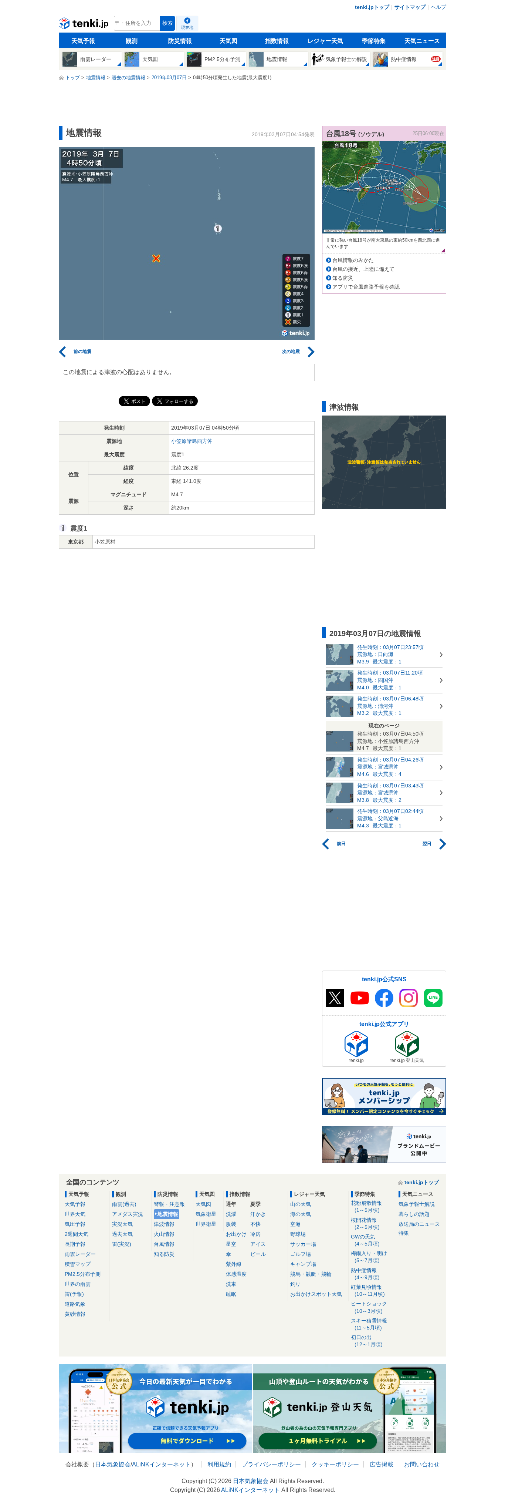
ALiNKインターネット (161, 1464)
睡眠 (231, 1294)
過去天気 (122, 1234)
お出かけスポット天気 (316, 1294)
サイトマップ (410, 7)
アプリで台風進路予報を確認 (366, 286)
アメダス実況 (127, 1214)
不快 (255, 1224)
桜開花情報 (365, 1223)
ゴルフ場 (300, 1254)
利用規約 (219, 1464)
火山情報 (164, 1234)
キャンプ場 (303, 1264)
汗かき (258, 1214)
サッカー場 (303, 1244)
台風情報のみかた (353, 260)
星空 (231, 1244)
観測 (132, 41)
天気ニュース (422, 41)
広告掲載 (381, 1464)
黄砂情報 (75, 1314)
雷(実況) (121, 1244)
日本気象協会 (113, 1464)
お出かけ (236, 1234)
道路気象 (75, 1304)
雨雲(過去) (124, 1204)
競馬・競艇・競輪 (311, 1274)
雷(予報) (74, 1294)
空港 (295, 1224)
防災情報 (180, 41)
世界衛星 (206, 1224)
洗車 (231, 1284)
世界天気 (75, 1214)
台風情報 (164, 1244)
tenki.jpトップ (372, 7)
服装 (231, 1224)
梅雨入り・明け (369, 1256)
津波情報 (164, 1224)
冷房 (255, 1234)
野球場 (298, 1234)
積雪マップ (78, 1264)
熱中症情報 (365, 1273)
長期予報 (75, 1244)
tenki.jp (84, 25)
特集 (404, 1233)
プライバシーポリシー (271, 1464)
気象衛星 (206, 1214)
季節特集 (374, 41)
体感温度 (236, 1274)
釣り (295, 1284)
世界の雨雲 (78, 1284)
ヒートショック (369, 1307)
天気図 (228, 41)
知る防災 (342, 277)
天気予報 (83, 41)
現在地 (187, 27)
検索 (167, 23)
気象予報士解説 (417, 1204)
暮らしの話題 (414, 1214)
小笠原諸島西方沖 (192, 441)
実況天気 (122, 1224)
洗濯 (231, 1214)
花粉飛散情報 (366, 1206)
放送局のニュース (419, 1224)
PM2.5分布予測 (83, 1274)
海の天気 (300, 1214)
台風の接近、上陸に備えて (363, 269)
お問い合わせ (422, 1464)
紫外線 (233, 1264)
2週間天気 (76, 1234)
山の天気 (300, 1204)
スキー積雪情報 (369, 1324)
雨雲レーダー (80, 1254)
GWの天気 (365, 1240)
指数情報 (277, 41)
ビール (258, 1254)
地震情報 (167, 1214)
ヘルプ (438, 7)
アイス (258, 1244)
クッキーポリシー (335, 1464)
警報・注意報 (169, 1204)
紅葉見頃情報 (368, 1290)
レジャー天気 (325, 41)
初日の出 (367, 1340)
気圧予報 (75, 1224)
